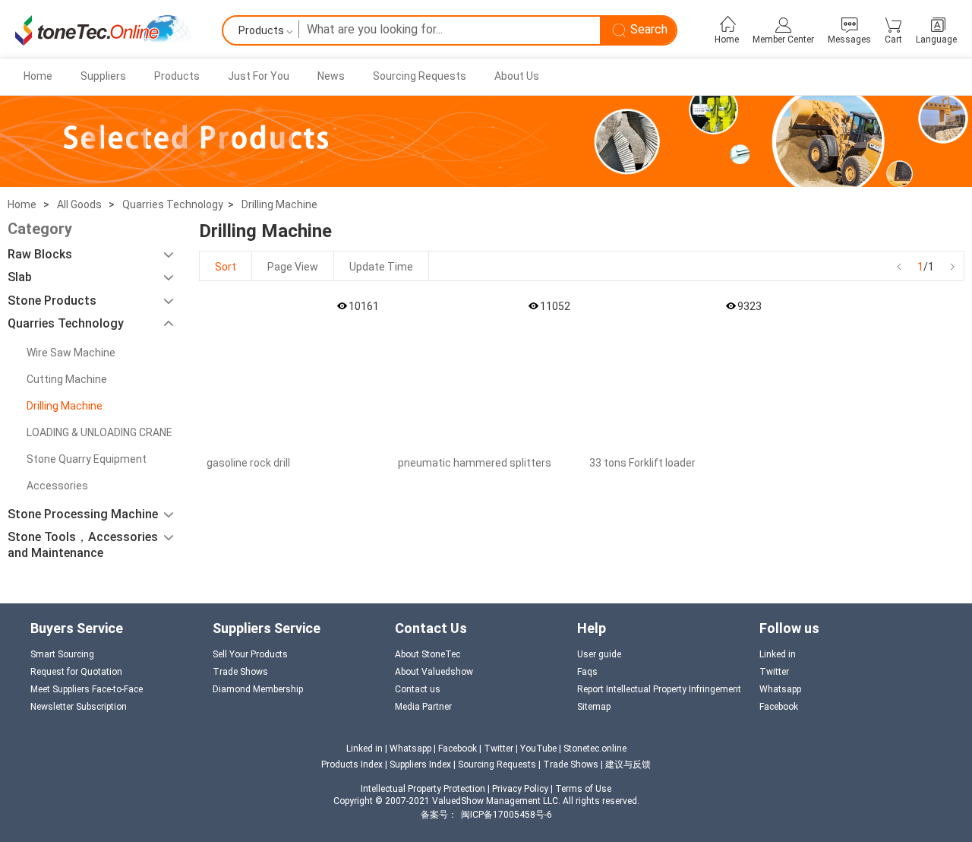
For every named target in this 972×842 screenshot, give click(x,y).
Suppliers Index (421, 764)
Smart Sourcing (62, 654)
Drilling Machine (279, 204)
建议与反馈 (628, 764)
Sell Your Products (250, 654)
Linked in (777, 654)
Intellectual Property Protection (423, 788)
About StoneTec (427, 654)
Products (177, 76)
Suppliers (103, 76)
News (331, 76)
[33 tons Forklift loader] (673, 370)
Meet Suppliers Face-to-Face (86, 689)
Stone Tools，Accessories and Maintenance (83, 545)
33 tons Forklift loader (642, 463)
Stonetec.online (594, 748)
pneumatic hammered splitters (474, 463)
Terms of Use (583, 788)
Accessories (57, 486)
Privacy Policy (520, 788)
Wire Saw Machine (71, 353)
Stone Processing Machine (83, 514)
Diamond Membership (258, 689)
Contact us (417, 689)
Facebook (778, 706)
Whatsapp (780, 689)
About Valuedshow (434, 671)
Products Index (352, 764)
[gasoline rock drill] (291, 370)
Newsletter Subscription (78, 706)
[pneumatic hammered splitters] (482, 370)
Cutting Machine (67, 379)
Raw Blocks (40, 254)
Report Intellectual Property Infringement (659, 689)
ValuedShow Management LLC (495, 801)
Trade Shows (240, 671)
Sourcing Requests (419, 76)
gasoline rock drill (248, 463)
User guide (599, 654)
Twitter (774, 671)
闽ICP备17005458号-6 (506, 814)
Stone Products (52, 300)
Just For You (258, 76)
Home (38, 76)
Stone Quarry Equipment (87, 459)
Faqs (587, 671)
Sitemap (594, 706)
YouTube (538, 748)
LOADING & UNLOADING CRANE (99, 432)
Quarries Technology (172, 204)
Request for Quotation (76, 671)
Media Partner (423, 706)
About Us (516, 76)
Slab (20, 277)
